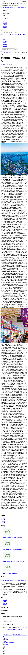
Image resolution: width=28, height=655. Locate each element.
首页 (4, 21)
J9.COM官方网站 (4, 52)
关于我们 (5, 23)
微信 (4, 651)
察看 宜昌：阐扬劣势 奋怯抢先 (10, 573)
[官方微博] (5, 639)
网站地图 (20, 629)
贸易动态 (5, 24)
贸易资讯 (5, 26)
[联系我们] (4, 638)
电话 (4, 650)
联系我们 (5, 27)
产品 (4, 648)
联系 (4, 653)
